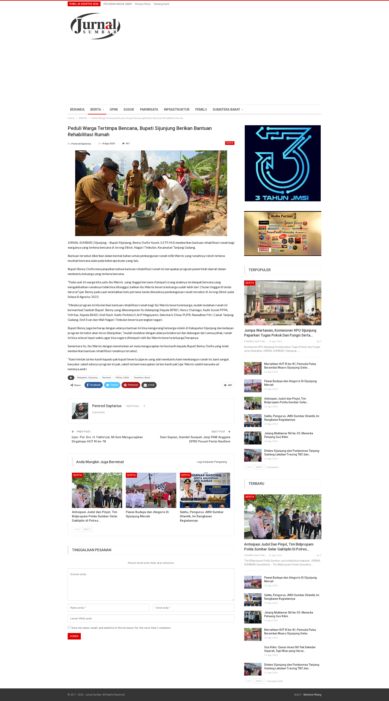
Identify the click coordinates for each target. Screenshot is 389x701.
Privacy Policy (143, 3)
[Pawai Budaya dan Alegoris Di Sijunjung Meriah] (151, 490)
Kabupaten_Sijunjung (87, 377)
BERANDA (77, 109)
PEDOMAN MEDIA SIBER (118, 3)
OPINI (114, 109)
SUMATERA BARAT (226, 109)
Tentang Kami (161, 3)
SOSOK (129, 109)
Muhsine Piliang (312, 694)
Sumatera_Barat (142, 377)
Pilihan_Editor (122, 377)
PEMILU (201, 109)
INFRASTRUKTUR (176, 109)
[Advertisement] (194, 70)
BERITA (95, 109)
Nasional (106, 377)
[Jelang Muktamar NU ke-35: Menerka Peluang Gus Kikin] (253, 437)
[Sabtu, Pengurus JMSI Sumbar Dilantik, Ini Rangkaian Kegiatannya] (205, 490)
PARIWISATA (149, 109)
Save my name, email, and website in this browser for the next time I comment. (121, 627)
